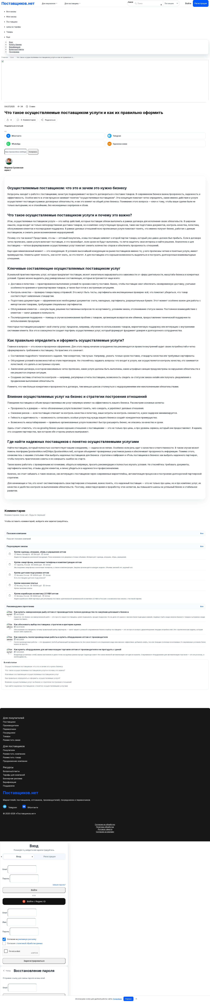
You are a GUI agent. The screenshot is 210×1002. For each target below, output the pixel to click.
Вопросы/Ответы (16, 49)
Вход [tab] (18, 856)
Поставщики (11, 22)
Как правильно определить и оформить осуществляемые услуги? (32, 678)
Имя (4, 922)
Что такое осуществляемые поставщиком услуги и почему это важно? (35, 670)
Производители (11, 725)
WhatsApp (16, 144)
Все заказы (11, 11)
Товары (9, 32)
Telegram (117, 136)
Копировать (33, 152)
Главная (4, 57)
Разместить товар (12, 757)
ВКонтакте (16, 136)
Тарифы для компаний (14, 775)
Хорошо (128, 999)
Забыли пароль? (59, 885)
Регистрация (201, 3)
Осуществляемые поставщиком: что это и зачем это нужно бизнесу (34, 666)
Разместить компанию (14, 754)
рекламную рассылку (27, 939)
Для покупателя (48, 3)
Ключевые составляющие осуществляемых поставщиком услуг (32, 674)
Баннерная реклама (12, 778)
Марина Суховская (13, 167)
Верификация (14, 47)
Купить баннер (15, 44)
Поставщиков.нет (18, 3)
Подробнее (117, 999)
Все (201, 533)
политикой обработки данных (30, 943)
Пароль (6, 878)
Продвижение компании (15, 761)
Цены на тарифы (13, 27)
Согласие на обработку (105, 824)
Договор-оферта (105, 829)
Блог (11, 42)
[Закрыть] (5, 131)
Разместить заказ (11, 740)
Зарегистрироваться (34, 961)
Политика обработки (105, 827)
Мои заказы (11, 17)
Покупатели (9, 750)
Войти (188, 3)
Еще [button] (8, 37)
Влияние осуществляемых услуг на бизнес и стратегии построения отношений (38, 682)
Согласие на (21, 939)
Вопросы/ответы (11, 771)
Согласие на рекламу (105, 832)
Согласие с (25, 943)
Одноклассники (117, 144)
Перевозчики (9, 729)
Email (5, 869)
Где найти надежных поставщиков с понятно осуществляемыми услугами (36, 686)
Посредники (9, 733)
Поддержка (14, 52)
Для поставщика (71, 3)
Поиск (130, 2)
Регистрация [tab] (50, 856)
